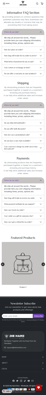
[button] (6, 3)
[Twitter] (17, 381)
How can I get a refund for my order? (18, 222)
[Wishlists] (39, 387)
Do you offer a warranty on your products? (20, 74)
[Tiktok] (25, 381)
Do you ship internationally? (14, 123)
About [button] (4, 363)
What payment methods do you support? (19, 204)
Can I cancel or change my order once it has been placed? (21, 148)
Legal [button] (4, 369)
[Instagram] (21, 381)
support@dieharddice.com (16, 347)
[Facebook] (13, 381)
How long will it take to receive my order (19, 198)
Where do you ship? (11, 32)
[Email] (32, 381)
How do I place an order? (13, 50)
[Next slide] (43, 264)
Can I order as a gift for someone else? (18, 216)
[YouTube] (29, 381)
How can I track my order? (14, 210)
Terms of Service (32, 320)
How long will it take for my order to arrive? (20, 56)
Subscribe (38, 316)
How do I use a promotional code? (17, 135)
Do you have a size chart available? (17, 141)
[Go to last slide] (2, 264)
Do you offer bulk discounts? (15, 129)
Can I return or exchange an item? (17, 68)
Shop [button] (4, 357)
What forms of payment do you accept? (19, 62)
